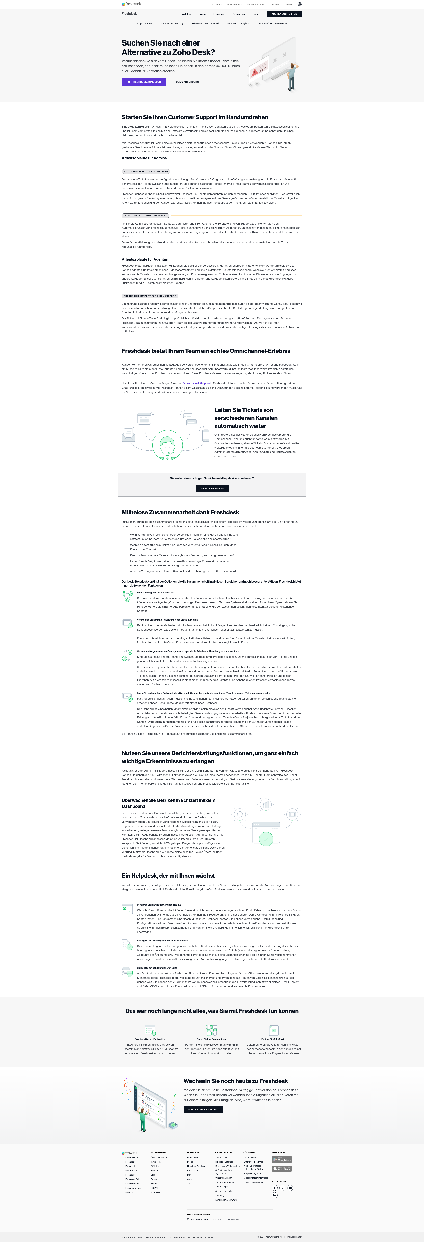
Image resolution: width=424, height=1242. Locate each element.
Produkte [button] (216, 4)
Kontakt (289, 4)
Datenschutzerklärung (156, 1237)
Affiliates (155, 1166)
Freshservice (131, 1170)
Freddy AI (129, 1192)
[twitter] (282, 1188)
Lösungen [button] (218, 14)
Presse (154, 1179)
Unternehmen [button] (233, 4)
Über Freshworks (159, 1157)
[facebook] (275, 1188)
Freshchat (130, 1166)
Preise (202, 14)
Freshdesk (129, 14)
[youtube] (290, 1188)
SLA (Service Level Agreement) (224, 1172)
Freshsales (130, 1175)
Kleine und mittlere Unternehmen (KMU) (253, 1167)
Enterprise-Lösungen (253, 1162)
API (188, 1183)
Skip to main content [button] (106, 4)
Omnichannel (250, 1157)
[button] (299, 4)
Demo (256, 14)
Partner (154, 1170)
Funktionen (192, 1157)
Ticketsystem (221, 1157)
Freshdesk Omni (133, 1157)
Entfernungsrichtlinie (180, 1237)
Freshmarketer (132, 1183)
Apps (189, 1179)
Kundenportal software (226, 1200)
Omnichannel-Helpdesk (197, 383)
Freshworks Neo (133, 1188)
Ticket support (222, 1186)
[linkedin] (275, 1195)
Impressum (156, 1192)
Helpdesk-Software (224, 1162)
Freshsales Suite (133, 1179)
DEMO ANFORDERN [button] (187, 81)
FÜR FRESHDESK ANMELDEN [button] (144, 81)
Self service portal (223, 1191)
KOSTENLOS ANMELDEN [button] (203, 1109)
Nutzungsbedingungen (132, 1237)
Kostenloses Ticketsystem (227, 1166)
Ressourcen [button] (238, 14)
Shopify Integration (252, 1173)
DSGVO (154, 1188)
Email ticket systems (253, 1182)
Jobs (153, 1175)
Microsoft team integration (256, 1178)
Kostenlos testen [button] (284, 13)
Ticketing (219, 1195)
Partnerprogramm (256, 4)
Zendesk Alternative (224, 1182)
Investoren (156, 1162)
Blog (189, 1175)
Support (275, 4)
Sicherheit (208, 1237)
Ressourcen (192, 1170)
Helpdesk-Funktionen (197, 1166)
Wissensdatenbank (224, 1178)
